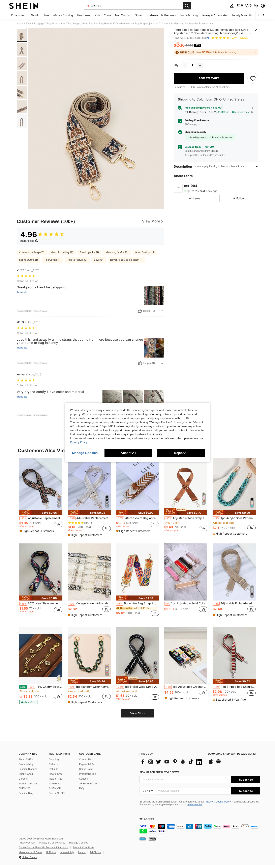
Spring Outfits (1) (28, 259)
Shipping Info (56, 759)
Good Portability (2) (62, 252)
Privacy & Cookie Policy (218, 801)
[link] (239, 5)
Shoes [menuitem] (139, 15)
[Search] (187, 5)
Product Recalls (87, 774)
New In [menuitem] (35, 15)
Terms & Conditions (83, 847)
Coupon (83, 778)
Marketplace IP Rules (30, 852)
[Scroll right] (263, 15)
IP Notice (51, 852)
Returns (53, 764)
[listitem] (41, 497)
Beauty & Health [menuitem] (242, 15)
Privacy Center (27, 842)
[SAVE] (252, 78)
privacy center (194, 804)
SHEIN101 (24, 788)
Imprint (82, 852)
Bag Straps (74, 23)
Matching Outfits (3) (117, 252)
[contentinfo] (200, 828)
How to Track (56, 778)
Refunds (53, 769)
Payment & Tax (87, 764)
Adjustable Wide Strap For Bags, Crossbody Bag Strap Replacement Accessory (186, 518)
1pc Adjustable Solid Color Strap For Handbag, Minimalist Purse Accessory (186, 603)
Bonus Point (85, 769)
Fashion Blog (26, 793)
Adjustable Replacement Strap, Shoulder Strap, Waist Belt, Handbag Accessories (89, 518)
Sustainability (26, 764)
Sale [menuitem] (46, 15)
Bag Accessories (56, 23)
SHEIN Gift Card (88, 783)
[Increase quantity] (200, 65)
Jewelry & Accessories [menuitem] (214, 15)
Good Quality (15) (145, 252)
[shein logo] (23, 5)
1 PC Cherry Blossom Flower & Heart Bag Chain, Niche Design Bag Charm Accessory (41, 686)
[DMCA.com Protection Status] (152, 838)
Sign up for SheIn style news (159, 772)
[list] (172, 762)
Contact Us (85, 759)
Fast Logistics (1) (89, 252)
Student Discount (28, 783)
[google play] (218, 763)
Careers (23, 778)
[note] (40, 512)
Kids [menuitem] (97, 15)
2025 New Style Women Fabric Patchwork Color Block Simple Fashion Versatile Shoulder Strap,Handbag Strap (41, 603)
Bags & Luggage (35, 23)
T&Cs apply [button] (191, 124)
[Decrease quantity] (184, 65)
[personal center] (231, 5)
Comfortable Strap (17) (31, 252)
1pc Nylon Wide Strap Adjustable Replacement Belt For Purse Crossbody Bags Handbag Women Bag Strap (138, 686)
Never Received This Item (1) (126, 259)
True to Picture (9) (77, 259)
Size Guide (55, 783)
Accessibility (67, 852)
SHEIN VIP (55, 788)
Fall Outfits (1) (52, 259)
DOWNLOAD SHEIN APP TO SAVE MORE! (232, 754)
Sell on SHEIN (57, 793)
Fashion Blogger (28, 769)
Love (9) (98, 259)
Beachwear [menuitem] (84, 15)
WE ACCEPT (147, 819)
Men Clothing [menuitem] (123, 15)
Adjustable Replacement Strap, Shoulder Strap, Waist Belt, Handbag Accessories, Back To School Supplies (41, 518)
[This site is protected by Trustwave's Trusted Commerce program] (143, 838)
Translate (22, 292)
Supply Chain (26, 774)
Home (20, 23)
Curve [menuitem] (107, 15)
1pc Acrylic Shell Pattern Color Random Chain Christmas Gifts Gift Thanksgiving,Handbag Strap (234, 518)
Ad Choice (95, 852)
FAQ (81, 788)
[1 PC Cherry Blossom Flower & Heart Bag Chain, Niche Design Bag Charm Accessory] (40, 655)
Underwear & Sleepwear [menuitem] (161, 15)
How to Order (56, 774)
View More (137, 713)
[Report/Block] (161, 310)
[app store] (211, 763)
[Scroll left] (258, 15)
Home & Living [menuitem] (189, 15)
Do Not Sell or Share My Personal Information (43, 847)
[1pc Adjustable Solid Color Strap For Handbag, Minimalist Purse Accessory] (185, 572)
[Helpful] (140, 310)
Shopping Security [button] (195, 132)
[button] (255, 5)
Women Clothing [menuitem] (63, 15)
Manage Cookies (78, 842)
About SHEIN (26, 759)
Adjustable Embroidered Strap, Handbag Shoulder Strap (234, 603)
